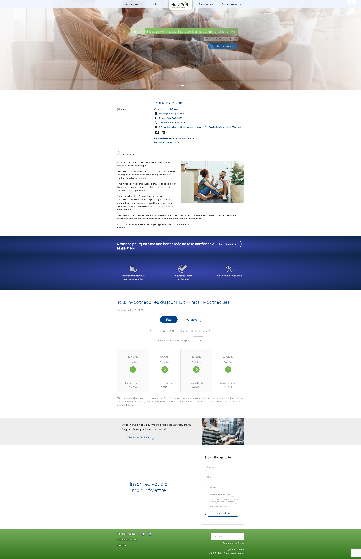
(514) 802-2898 (174, 118)
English (352, 2)
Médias (121, 545)
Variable (191, 319)
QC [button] (197, 340)
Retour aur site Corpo (233, 543)
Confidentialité (126, 534)
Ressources (206, 4)
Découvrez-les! (229, 244)
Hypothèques (129, 4)
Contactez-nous (231, 4)
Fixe (168, 319)
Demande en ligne (138, 436)
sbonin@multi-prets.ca (171, 113)
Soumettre (223, 513)
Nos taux (155, 4)
